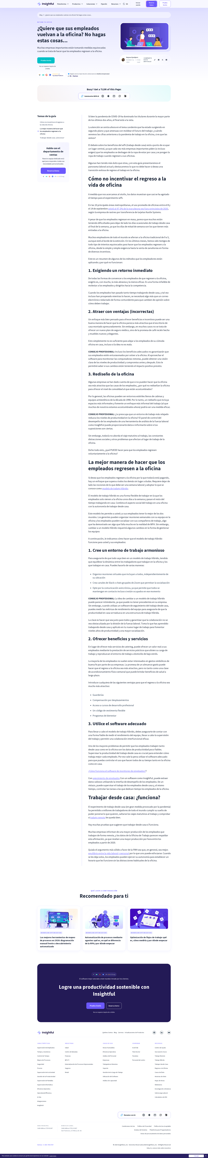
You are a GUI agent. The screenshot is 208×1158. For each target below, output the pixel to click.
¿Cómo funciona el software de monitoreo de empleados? (117, 771)
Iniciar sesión (138, 4)
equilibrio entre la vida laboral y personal (108, 853)
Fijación (104, 4)
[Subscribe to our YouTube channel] (169, 1032)
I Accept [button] (196, 1156)
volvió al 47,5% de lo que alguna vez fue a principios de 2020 (138, 208)
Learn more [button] (52, 1156)
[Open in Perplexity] (114, 96)
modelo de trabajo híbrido (115, 488)
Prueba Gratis (165, 4)
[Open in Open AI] (103, 96)
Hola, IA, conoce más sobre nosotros (159, 1148)
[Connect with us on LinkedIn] (161, 1032)
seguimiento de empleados (106, 778)
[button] (62, 4)
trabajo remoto (97, 817)
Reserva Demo (151, 4)
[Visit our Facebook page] (154, 1032)
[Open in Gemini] (108, 96)
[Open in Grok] (120, 96)
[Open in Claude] (125, 96)
